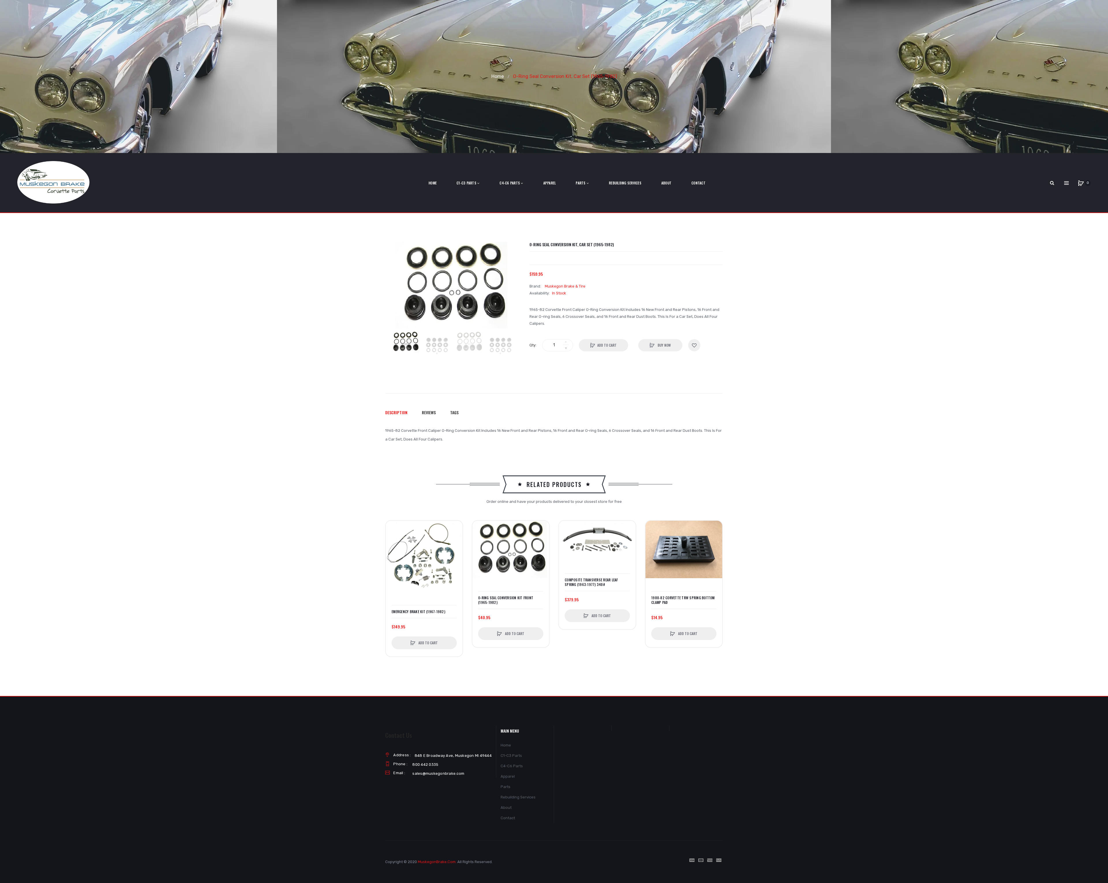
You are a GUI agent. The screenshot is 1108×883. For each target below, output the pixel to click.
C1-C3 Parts (511, 755)
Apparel (508, 776)
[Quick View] (393, 550)
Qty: (532, 345)
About (506, 807)
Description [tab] (396, 412)
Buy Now (664, 345)
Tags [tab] (454, 412)
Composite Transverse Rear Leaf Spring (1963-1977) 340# (591, 582)
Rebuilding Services (518, 797)
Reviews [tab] (429, 412)
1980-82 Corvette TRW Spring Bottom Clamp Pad (683, 600)
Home (497, 76)
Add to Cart (607, 345)
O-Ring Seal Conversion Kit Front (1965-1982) (505, 600)
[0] (1081, 183)
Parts (505, 787)
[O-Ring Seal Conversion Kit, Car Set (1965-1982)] (405, 342)
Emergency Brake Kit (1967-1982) (418, 611)
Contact (508, 818)
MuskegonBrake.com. (437, 862)
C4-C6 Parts (512, 766)
